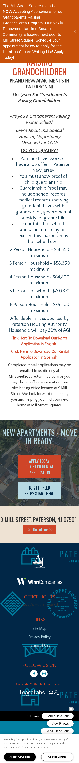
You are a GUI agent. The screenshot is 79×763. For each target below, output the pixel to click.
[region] (39, 748)
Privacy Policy (39, 637)
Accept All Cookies (20, 757)
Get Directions (37, 529)
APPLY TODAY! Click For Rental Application (39, 466)
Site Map (39, 628)
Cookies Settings (57, 757)
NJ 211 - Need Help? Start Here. (39, 490)
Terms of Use (39, 645)
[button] (74, 31)
